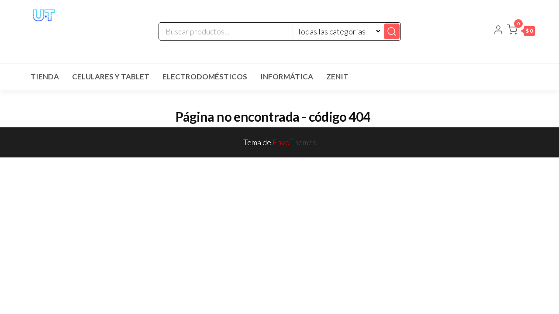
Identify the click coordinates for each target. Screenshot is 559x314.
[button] (521, 31)
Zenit (337, 76)
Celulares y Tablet (110, 76)
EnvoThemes (294, 142)
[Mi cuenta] (498, 31)
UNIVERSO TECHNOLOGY (70, 32)
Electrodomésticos (204, 76)
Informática (286, 76)
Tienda (45, 76)
